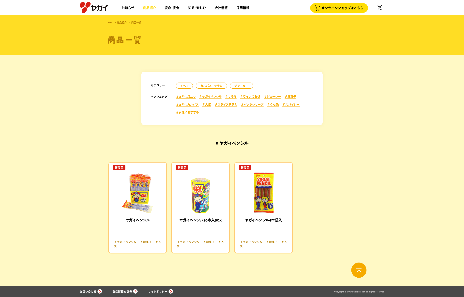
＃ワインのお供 (250, 96)
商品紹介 (149, 8)
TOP (110, 22)
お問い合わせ (88, 291)
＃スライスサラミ (226, 104)
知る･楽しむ (197, 8)
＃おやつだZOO (186, 96)
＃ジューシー (272, 96)
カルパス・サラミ (211, 86)
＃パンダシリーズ (252, 104)
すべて (184, 86)
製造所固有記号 (122, 291)
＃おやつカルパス (187, 104)
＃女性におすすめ (187, 112)
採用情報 (242, 8)
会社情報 (221, 8)
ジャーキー (241, 86)
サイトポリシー (157, 291)
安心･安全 (172, 8)
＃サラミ (231, 96)
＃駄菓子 (290, 96)
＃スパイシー (291, 104)
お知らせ (127, 8)
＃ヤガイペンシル (210, 96)
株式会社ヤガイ (94, 7)
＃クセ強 (273, 104)
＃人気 (206, 104)
